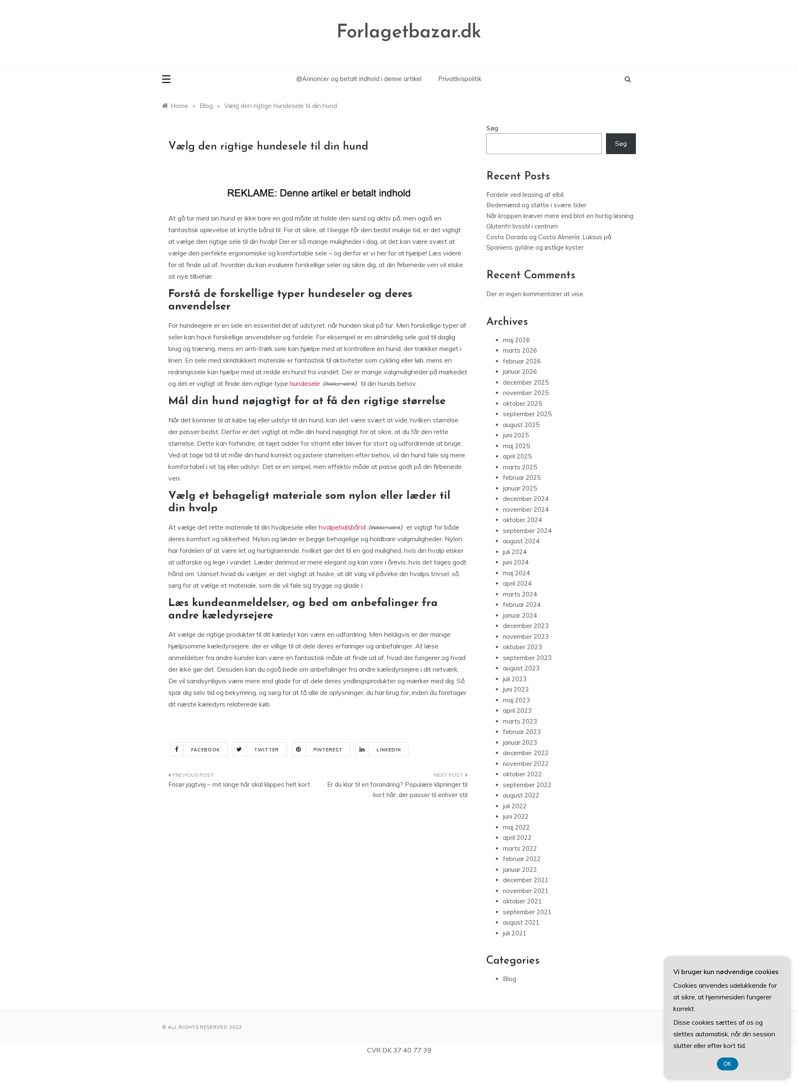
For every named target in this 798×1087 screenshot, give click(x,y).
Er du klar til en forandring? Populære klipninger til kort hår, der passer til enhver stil (397, 789)
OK (728, 1064)
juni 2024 (516, 562)
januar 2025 (520, 488)
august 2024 (521, 541)
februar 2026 (522, 361)
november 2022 (526, 764)
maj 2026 (516, 340)
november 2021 (526, 891)
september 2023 (527, 658)
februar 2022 (522, 859)
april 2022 (517, 838)
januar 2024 (520, 615)
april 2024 (517, 583)
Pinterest (328, 750)
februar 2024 (522, 605)
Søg (492, 128)
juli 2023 (515, 679)
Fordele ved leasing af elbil (525, 195)
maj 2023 (516, 700)
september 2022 (527, 785)
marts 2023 (520, 721)
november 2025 (526, 393)
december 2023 (526, 626)
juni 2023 (516, 689)
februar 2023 (522, 732)
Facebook (205, 750)
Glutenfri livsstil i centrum (522, 226)
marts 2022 (520, 848)
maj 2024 (516, 573)
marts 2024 (520, 594)
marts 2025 (520, 467)
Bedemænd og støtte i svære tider (536, 205)
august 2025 (521, 425)
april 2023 (517, 710)
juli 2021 (515, 933)
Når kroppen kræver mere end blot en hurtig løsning (559, 216)
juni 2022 (516, 816)
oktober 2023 (522, 647)
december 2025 (526, 382)
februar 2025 (522, 477)
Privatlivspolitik (459, 79)
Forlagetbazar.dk (409, 32)
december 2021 (526, 880)
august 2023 (521, 668)
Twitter (266, 750)
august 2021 (521, 922)
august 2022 (521, 795)
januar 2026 (520, 371)
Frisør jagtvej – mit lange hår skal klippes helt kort (239, 784)
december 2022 (526, 753)
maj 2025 (516, 446)
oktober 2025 (522, 403)
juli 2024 (515, 552)
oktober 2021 (522, 901)
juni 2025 (516, 435)
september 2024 (527, 531)
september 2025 (527, 414)
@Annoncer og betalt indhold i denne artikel (358, 79)
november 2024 (526, 509)
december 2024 (526, 499)
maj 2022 (516, 827)
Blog (509, 979)
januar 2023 (520, 742)
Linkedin (389, 750)
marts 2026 (520, 350)
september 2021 (527, 912)
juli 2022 (515, 806)
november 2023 (526, 636)
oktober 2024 (522, 520)
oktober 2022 (522, 774)
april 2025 (517, 456)
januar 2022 (520, 870)
